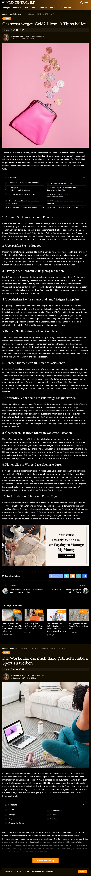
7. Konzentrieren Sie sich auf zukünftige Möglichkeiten (22, 202)
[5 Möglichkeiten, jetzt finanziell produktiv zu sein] (79, 615)
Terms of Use (50, 871)
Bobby (40, 258)
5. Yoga (10, 819)
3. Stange (11, 815)
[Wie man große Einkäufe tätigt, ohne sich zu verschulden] (34, 615)
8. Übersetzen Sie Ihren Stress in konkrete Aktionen (65, 202)
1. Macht (10, 810)
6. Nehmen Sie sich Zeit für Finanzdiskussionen (59, 195)
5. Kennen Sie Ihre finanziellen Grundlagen (24, 194)
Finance (6, 18)
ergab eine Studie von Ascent (16, 162)
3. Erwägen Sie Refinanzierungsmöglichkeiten (17, 189)
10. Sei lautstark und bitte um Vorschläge (66, 207)
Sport (6, 652)
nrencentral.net (20, 2)
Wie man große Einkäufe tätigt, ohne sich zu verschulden (34, 626)
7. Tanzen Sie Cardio (16, 823)
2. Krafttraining (56, 811)
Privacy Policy (35, 871)
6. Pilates (53, 819)
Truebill (28, 258)
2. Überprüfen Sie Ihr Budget (61, 183)
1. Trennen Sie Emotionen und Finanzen (23, 183)
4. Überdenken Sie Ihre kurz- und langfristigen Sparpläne (61, 189)
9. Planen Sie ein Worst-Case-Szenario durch (26, 207)
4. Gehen (53, 815)
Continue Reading (45, 860)
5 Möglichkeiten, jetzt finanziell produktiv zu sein (78, 626)
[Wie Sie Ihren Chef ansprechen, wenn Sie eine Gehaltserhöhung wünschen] (12, 615)
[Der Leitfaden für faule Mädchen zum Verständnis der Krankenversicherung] (56, 615)
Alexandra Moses (17, 36)
